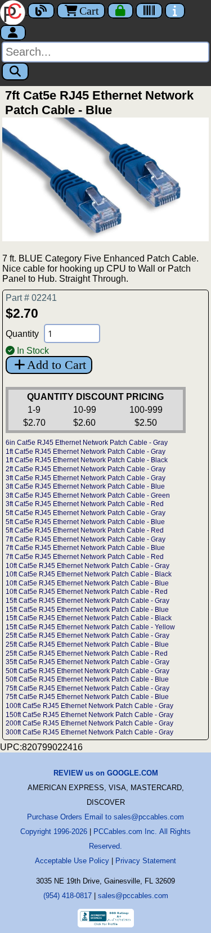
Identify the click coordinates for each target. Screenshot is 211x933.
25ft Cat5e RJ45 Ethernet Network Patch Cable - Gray (87, 635)
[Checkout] (120, 11)
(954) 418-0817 (67, 895)
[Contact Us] (175, 11)
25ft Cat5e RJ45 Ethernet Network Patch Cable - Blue (87, 644)
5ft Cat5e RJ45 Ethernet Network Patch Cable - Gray (85, 513)
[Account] (13, 32)
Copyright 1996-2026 (53, 831)
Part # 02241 (31, 298)
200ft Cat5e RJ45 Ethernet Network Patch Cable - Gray (89, 723)
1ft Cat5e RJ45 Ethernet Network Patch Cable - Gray (85, 452)
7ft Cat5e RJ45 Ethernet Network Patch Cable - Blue (85, 548)
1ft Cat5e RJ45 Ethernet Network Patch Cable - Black (87, 460)
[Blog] (41, 11)
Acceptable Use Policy (72, 861)
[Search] (15, 71)
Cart (89, 10)
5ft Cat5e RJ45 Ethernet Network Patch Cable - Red (85, 530)
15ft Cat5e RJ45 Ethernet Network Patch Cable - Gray (87, 601)
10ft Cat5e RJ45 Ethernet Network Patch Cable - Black (89, 574)
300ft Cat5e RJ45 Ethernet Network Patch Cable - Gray (89, 732)
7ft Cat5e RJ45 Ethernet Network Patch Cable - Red (85, 557)
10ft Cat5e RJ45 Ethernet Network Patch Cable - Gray (87, 566)
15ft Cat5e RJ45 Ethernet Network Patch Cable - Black (89, 618)
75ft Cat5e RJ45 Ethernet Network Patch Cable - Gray (87, 688)
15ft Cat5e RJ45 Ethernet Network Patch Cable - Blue (87, 610)
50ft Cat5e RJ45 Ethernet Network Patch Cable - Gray (87, 671)
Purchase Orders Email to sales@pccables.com (105, 817)
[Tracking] (149, 11)
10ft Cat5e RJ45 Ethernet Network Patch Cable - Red (87, 592)
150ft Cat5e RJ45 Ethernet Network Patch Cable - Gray (89, 715)
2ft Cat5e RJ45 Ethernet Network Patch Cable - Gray (85, 469)
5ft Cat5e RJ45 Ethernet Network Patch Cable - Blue (85, 522)
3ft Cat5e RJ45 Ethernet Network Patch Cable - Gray (85, 478)
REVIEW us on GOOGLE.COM (105, 773)
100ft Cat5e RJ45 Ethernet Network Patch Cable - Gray (89, 706)
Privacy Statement (145, 861)
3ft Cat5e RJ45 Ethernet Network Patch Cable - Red (85, 504)
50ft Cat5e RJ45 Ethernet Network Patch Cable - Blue (87, 679)
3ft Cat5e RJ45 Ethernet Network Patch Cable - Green (88, 495)
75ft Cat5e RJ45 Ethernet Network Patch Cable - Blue (87, 697)
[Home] (14, 11)
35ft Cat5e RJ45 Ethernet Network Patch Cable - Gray (87, 662)
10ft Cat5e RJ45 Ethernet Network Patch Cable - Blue (87, 583)
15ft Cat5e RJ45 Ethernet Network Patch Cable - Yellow (90, 627)
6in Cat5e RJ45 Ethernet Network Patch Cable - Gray (87, 443)
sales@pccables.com (133, 895)
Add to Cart (56, 365)
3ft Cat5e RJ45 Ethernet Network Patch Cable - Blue (85, 486)
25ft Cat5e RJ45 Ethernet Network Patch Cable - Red (87, 653)
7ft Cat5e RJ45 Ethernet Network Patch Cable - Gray (85, 539)
